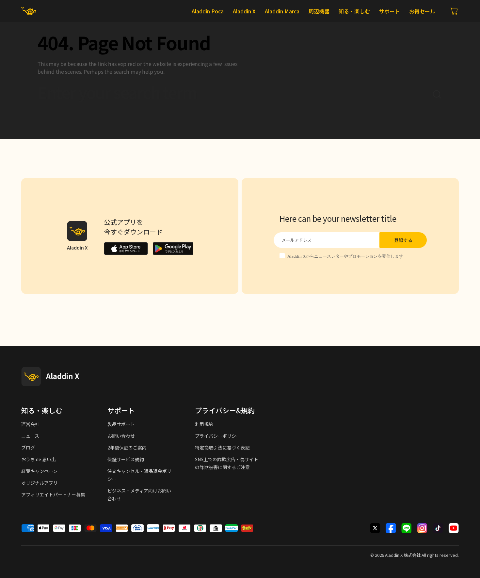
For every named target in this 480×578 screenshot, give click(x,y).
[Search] (437, 94)
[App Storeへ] (126, 248)
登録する (403, 240)
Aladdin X (394, 555)
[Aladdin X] (31, 376)
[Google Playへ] (173, 248)
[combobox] (235, 94)
